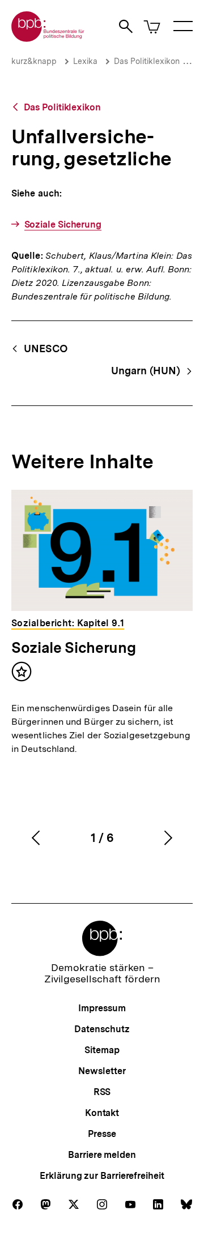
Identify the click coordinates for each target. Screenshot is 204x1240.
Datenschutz (101, 1029)
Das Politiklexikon (147, 61)
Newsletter (101, 1071)
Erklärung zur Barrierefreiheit (102, 1175)
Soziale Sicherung (62, 224)
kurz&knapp (34, 61)
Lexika (85, 61)
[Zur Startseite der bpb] (48, 38)
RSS (102, 1092)
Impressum (101, 1008)
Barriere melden (102, 1154)
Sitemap (101, 1050)
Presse (102, 1133)
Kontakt (102, 1113)
